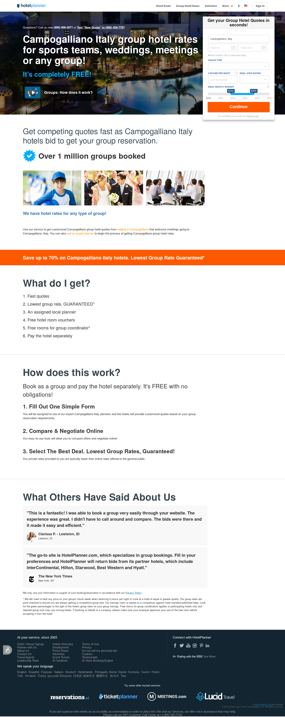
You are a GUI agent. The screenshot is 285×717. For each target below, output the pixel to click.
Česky (42, 675)
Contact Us (24, 654)
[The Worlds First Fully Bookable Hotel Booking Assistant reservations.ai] (70, 696)
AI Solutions (60, 660)
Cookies (87, 654)
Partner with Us (27, 647)
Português (101, 672)
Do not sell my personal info (99, 650)
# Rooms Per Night (219, 73)
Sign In (260, 6)
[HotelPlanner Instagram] (195, 645)
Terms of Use (252, 115)
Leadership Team (28, 660)
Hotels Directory (63, 644)
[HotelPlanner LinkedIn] (208, 645)
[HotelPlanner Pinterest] (201, 645)
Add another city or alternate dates (228, 55)
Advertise (59, 654)
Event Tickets (61, 657)
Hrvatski (30, 675)
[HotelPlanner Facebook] (175, 645)
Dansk (122, 672)
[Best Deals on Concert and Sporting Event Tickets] (118, 696)
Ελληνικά (66, 675)
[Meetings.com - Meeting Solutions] (166, 696)
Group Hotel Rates (188, 6)
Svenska (133, 672)
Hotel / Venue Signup (30, 644)
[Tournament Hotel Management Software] (215, 696)
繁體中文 (102, 675)
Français (46, 672)
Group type (215, 60)
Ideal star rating (250, 73)
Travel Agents (26, 657)
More (226, 6)
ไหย (123, 675)
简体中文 (89, 675)
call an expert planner (80, 233)
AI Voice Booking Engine (97, 660)
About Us (23, 650)
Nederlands (85, 672)
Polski (155, 672)
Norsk (113, 672)
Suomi (145, 672)
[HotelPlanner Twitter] (181, 645)
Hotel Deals (163, 6)
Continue (239, 106)
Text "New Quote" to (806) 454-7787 (101, 27)
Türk (20, 675)
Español (34, 672)
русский (53, 675)
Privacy (87, 647)
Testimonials (90, 657)
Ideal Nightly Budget (221, 86)
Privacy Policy (133, 593)
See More (209, 656)
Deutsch (70, 672)
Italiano (58, 672)
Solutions (211, 6)
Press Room (61, 650)
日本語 (77, 675)
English (22, 672)
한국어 (114, 675)
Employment (61, 647)
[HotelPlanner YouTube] (188, 645)
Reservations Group (264, 704)
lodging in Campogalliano (133, 229)
